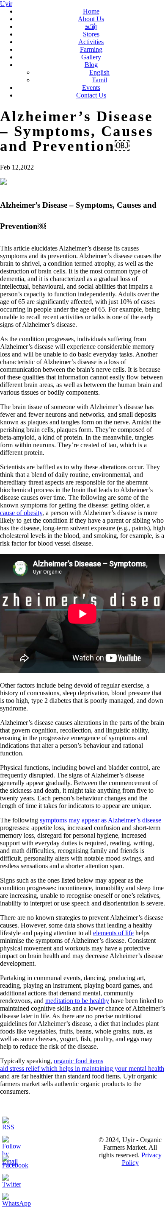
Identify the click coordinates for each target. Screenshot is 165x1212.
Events (91, 87)
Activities (91, 41)
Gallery (91, 57)
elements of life (113, 932)
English (99, 72)
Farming (91, 49)
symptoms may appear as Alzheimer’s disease (100, 820)
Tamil (99, 80)
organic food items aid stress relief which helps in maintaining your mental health (82, 1064)
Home (91, 11)
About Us (91, 18)
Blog (91, 64)
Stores (91, 34)
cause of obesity (21, 512)
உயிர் (91, 26)
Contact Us (91, 95)
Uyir (6, 3)
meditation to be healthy (77, 1000)
